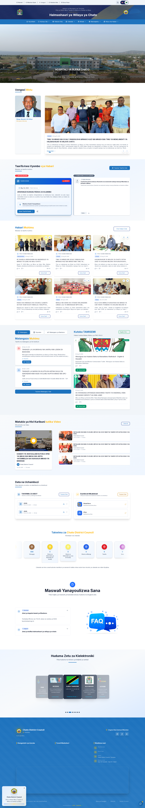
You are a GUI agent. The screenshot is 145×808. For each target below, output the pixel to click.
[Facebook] (122, 734)
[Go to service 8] (78, 712)
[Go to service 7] (75, 712)
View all (125, 423)
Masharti (113, 801)
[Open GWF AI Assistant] (140, 803)
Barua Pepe (66, 2)
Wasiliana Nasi (54, 2)
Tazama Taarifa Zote (120, 168)
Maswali (20, 2)
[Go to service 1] (65, 712)
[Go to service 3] (69, 712)
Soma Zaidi (48, 151)
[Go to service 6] (74, 712)
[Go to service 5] (72, 712)
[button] (42, 615)
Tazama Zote (64, 494)
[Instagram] (117, 734)
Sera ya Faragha (101, 801)
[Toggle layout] (24, 788)
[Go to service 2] (67, 712)
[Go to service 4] (70, 712)
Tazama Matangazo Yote (43, 391)
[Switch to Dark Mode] (118, 2)
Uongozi (43, 2)
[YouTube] (127, 734)
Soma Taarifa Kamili (25, 211)
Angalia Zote (123, 332)
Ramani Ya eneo (124, 801)
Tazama (28, 362)
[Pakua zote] (63, 503)
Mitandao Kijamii (31, 2)
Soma (83, 213)
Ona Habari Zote (121, 229)
